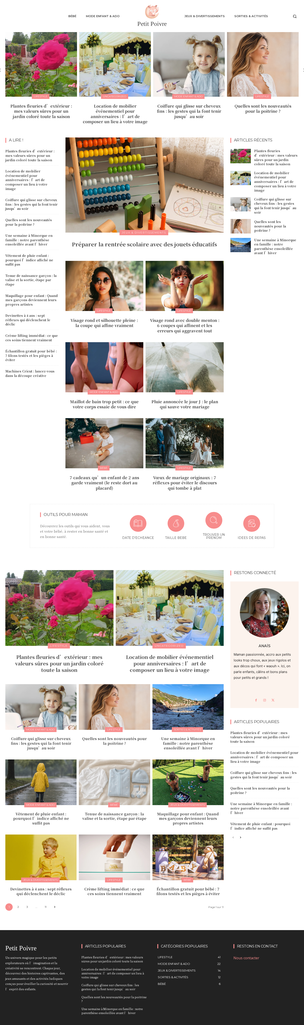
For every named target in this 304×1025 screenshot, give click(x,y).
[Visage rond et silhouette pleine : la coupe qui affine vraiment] (104, 286)
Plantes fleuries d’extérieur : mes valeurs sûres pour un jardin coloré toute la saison (41, 111)
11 (46, 906)
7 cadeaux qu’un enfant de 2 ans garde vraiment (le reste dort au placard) (104, 483)
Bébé (103, 468)
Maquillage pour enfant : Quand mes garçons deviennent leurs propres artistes (31, 300)
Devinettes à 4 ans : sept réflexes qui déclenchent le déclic (27, 319)
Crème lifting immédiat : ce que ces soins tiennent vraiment (31, 337)
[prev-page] (233, 838)
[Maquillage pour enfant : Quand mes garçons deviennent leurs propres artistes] (188, 782)
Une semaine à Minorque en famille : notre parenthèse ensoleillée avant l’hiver (29, 239)
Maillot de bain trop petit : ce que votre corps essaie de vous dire (104, 404)
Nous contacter (246, 957)
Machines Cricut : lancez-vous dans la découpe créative (30, 373)
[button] (295, 16)
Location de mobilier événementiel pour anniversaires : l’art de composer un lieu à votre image (115, 113)
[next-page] (54, 907)
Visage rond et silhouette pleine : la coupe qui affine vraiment (104, 322)
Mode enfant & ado (188, 96)
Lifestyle (40, 96)
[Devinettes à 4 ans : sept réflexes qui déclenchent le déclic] (41, 857)
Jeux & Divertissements (144, 232)
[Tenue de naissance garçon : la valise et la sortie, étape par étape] (114, 782)
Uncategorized (114, 96)
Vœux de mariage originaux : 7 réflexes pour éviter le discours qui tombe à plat (185, 483)
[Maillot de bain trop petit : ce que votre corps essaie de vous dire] (104, 367)
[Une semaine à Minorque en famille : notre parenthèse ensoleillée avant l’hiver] (240, 245)
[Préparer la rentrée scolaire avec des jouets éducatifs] (144, 185)
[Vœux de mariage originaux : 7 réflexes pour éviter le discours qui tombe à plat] (185, 443)
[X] (273, 700)
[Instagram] (264, 700)
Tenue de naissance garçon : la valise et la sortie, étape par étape (31, 279)
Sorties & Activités (187, 729)
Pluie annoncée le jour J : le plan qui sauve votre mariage (184, 404)
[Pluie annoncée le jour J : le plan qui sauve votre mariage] (185, 367)
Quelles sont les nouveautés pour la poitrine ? (263, 108)
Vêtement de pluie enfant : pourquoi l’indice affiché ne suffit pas (29, 259)
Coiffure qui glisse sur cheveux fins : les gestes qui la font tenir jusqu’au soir (189, 111)
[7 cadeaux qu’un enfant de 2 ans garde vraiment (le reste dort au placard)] (104, 443)
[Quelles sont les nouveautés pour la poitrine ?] (263, 64)
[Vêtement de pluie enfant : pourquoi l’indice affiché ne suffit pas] (41, 782)
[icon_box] (138, 528)
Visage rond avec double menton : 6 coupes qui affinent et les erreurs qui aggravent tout (184, 325)
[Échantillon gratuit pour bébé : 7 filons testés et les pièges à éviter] (188, 857)
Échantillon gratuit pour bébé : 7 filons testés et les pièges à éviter (31, 355)
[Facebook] (256, 700)
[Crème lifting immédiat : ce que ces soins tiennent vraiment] (114, 857)
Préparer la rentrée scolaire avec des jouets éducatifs (144, 244)
